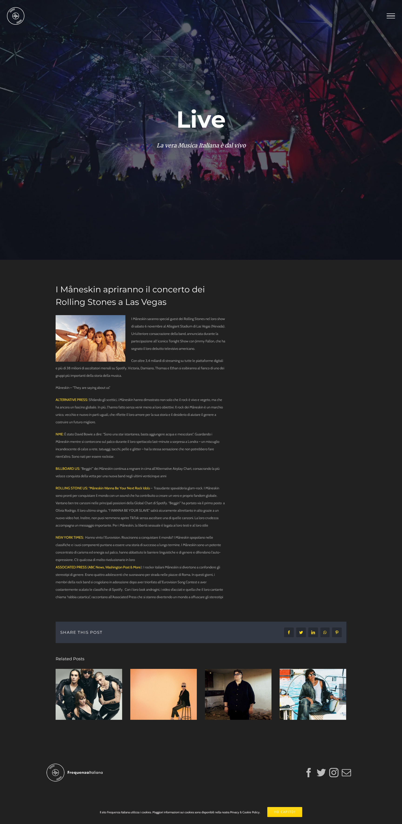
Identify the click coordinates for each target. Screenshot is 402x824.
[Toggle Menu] (391, 16)
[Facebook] (308, 772)
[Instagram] (333, 772)
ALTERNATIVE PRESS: (72, 400)
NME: (60, 434)
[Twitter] (321, 772)
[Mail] (346, 772)
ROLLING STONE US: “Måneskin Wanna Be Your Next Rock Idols (103, 488)
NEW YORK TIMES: (70, 537)
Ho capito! (284, 812)
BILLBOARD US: (68, 469)
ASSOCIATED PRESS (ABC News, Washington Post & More (98, 567)
